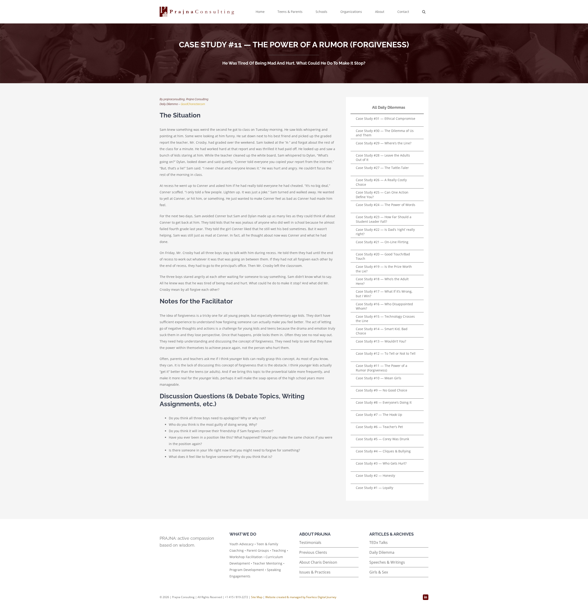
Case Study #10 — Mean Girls (378, 378)
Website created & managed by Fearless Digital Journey (300, 597)
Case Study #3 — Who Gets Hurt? (381, 463)
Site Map (256, 597)
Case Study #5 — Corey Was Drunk (382, 439)
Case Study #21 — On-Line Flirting (382, 242)
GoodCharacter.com (193, 104)
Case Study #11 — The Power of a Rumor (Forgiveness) (381, 367)
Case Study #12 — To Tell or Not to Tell (386, 353)
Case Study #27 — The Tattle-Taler (382, 168)
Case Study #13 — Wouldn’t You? (381, 341)
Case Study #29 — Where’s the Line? (383, 143)
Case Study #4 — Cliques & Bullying (383, 451)
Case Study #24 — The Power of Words (385, 205)
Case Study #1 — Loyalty (374, 487)
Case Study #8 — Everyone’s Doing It (384, 402)
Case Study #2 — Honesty (375, 475)
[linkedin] (425, 597)
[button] (423, 12)
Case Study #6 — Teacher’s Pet (379, 427)
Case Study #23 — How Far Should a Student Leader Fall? (383, 219)
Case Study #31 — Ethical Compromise (385, 118)
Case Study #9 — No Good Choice (381, 390)
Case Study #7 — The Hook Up (379, 414)
